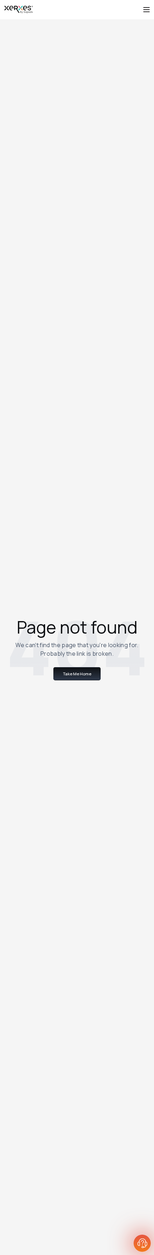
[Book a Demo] (142, 1243)
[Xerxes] (18, 10)
